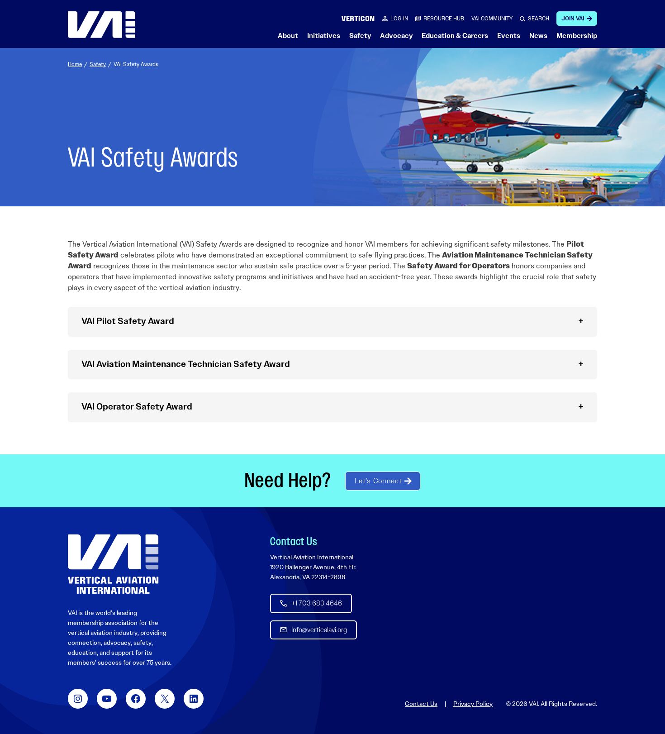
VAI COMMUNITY (492, 18)
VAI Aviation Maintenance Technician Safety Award (185, 364)
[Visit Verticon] (358, 18)
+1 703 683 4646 (316, 603)
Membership (576, 35)
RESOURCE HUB (443, 18)
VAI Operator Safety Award (136, 406)
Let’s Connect (378, 481)
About (288, 35)
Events (508, 35)
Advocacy (396, 35)
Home (75, 64)
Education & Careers (455, 35)
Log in (399, 18)
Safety (360, 35)
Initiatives (323, 35)
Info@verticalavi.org (319, 629)
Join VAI (572, 18)
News (538, 35)
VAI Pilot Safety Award (127, 321)
